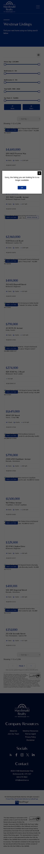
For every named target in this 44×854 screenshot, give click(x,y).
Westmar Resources (30, 731)
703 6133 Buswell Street (16, 285)
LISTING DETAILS (22, 152)
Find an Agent (30, 734)
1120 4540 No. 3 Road (15, 373)
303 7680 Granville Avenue (17, 198)
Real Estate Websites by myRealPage (26, 799)
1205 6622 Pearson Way (16, 154)
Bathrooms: (11, 80)
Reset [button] (12, 107)
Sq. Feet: (11, 98)
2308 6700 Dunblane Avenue (18, 460)
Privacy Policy (30, 737)
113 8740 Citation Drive (15, 547)
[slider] (5, 64)
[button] (10, 754)
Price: (11, 62)
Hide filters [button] (31, 107)
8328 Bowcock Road (14, 242)
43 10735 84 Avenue (14, 329)
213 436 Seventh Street (16, 635)
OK (22, 188)
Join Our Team (13, 734)
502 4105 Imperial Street (16, 591)
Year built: (12, 89)
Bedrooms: (10, 71)
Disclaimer (30, 740)
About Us (13, 731)
